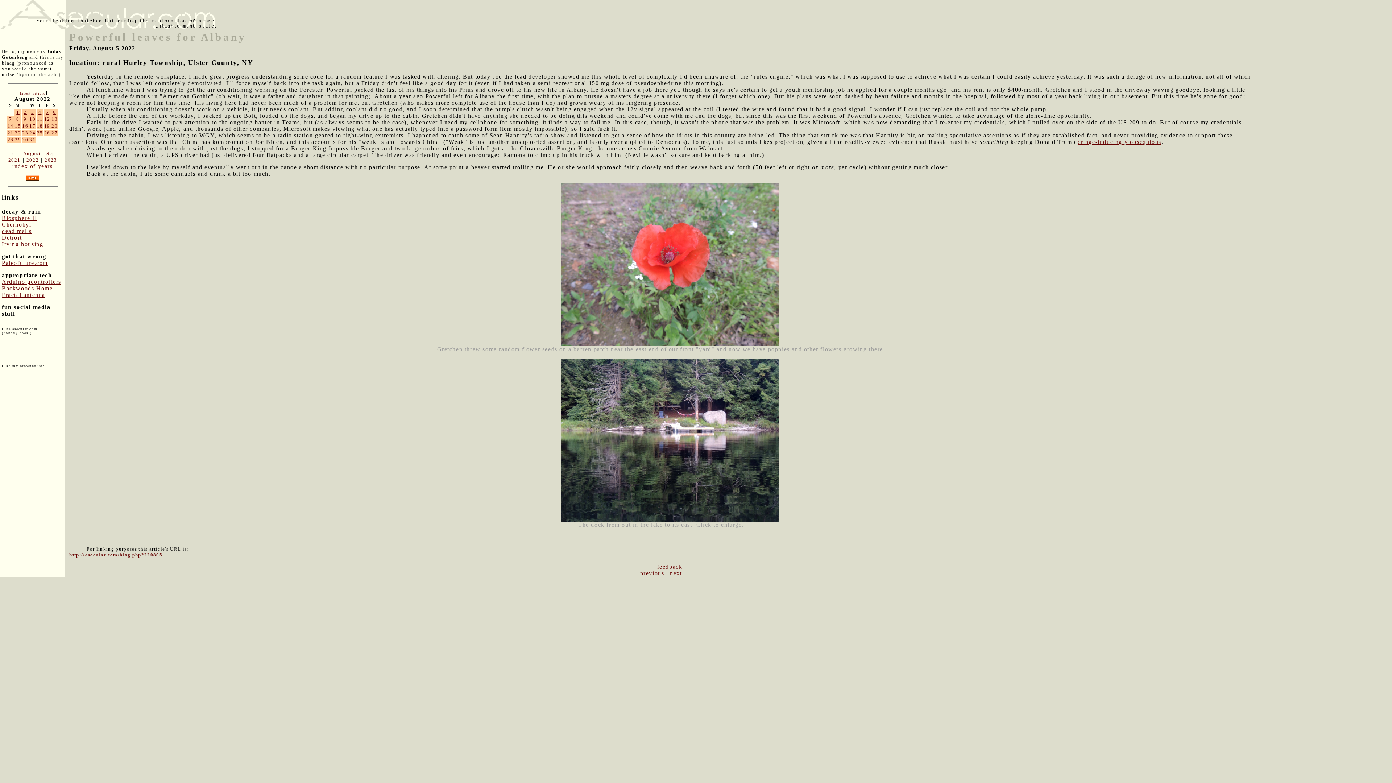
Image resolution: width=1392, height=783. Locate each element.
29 (18, 139)
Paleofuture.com (25, 263)
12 (47, 119)
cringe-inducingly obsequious (1119, 142)
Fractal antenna (23, 295)
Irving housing (22, 244)
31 (32, 139)
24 (32, 133)
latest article (32, 93)
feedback (670, 567)
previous (652, 573)
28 (11, 139)
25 (40, 133)
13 (54, 119)
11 (40, 119)
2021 (14, 160)
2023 (51, 160)
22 (18, 133)
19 (47, 126)
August (32, 153)
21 (11, 133)
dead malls (17, 231)
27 (54, 133)
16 (25, 126)
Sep (50, 153)
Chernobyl (16, 224)
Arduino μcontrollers (31, 282)
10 (32, 119)
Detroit (12, 238)
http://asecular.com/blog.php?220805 (115, 555)
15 (18, 126)
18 (40, 126)
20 (54, 126)
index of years (32, 166)
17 (32, 126)
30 (25, 139)
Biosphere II (19, 218)
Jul (13, 153)
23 (25, 133)
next (676, 573)
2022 (32, 160)
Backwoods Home (27, 288)
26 (47, 133)
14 (11, 126)
